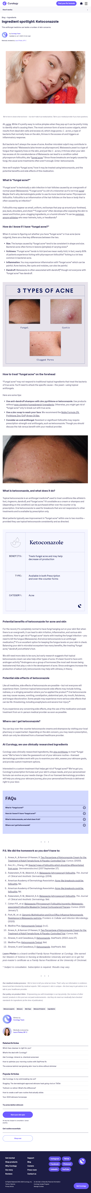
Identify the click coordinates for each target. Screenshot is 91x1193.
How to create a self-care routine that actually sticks (23, 1092)
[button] (45, 10)
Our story (9, 1170)
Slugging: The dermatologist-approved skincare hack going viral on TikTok (31, 1083)
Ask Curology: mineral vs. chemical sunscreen (21, 1057)
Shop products (11, 1162)
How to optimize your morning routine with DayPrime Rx (25, 1062)
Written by (16, 1018)
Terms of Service (10, 1184)
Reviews (8, 1174)
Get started (10, 1158)
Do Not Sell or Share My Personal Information (47, 1182)
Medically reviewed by (20, 1030)
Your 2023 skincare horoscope (15, 1097)
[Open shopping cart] (81, 3)
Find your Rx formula (66, 3)
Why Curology (11, 1166)
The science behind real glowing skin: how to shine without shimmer (29, 1066)
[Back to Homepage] (10, 3)
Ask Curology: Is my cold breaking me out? (19, 1079)
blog (3, 17)
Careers (30, 1166)
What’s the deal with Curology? (15, 1052)
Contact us (31, 1174)
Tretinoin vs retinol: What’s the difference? (19, 1088)
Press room (32, 1170)
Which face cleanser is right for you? (17, 1048)
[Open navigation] (86, 3)
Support (30, 1158)
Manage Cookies (39, 1186)
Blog (29, 1162)
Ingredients (11, 17)
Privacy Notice (9, 1186)
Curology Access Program (41, 1184)
